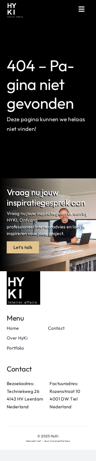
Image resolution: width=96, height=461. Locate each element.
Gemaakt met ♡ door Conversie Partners (48, 441)
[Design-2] (23, 273)
